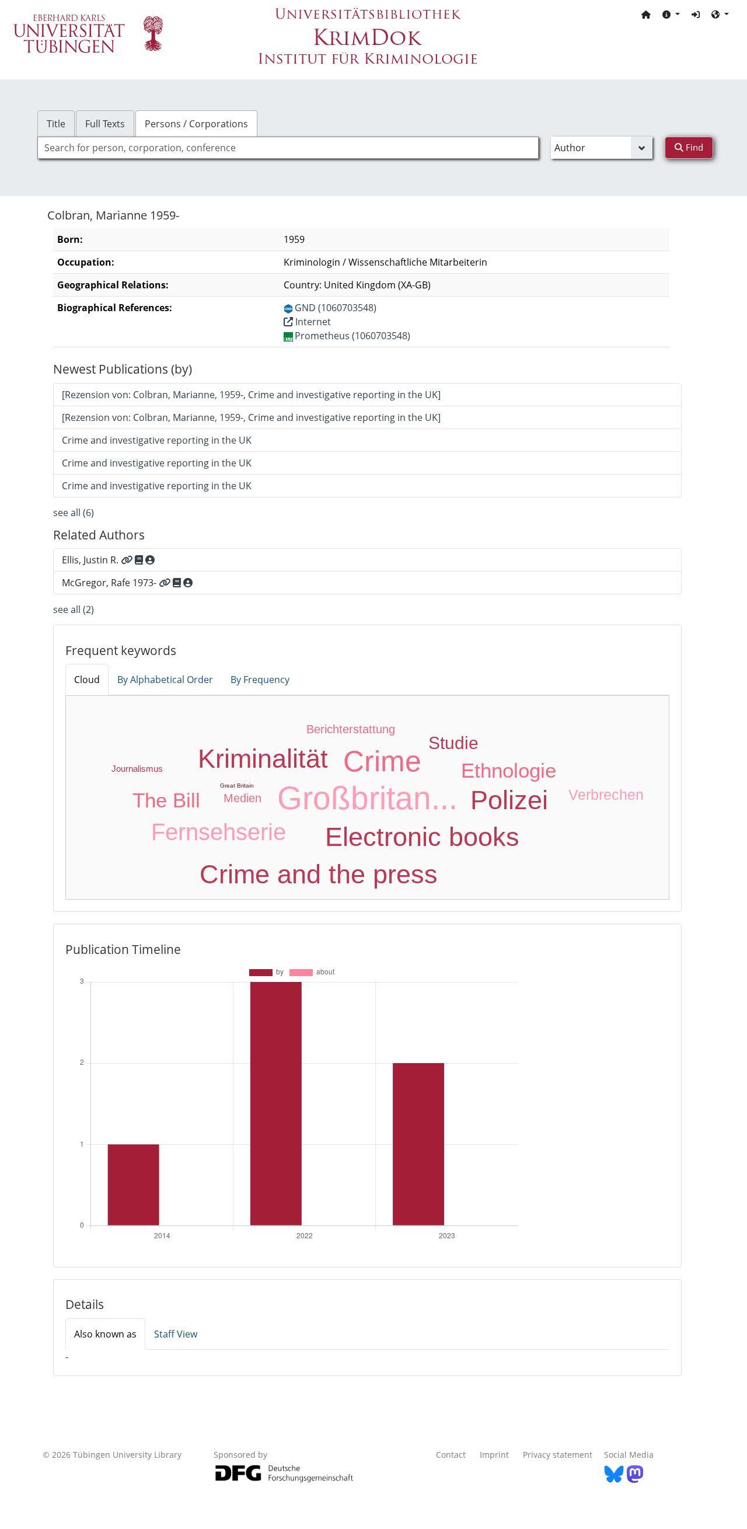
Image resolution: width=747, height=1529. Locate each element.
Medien (242, 798)
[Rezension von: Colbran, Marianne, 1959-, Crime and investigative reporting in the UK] (251, 394)
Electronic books (422, 837)
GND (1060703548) (335, 307)
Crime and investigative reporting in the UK (157, 440)
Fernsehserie (218, 832)
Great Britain (237, 785)
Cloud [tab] (87, 679)
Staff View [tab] (175, 1334)
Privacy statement (557, 1454)
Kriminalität (263, 759)
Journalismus (137, 769)
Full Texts (105, 123)
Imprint (494, 1454)
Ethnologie (508, 770)
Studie (453, 743)
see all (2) (73, 609)
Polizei (509, 800)
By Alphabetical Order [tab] (165, 679)
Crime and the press (319, 874)
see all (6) (73, 512)
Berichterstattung (350, 729)
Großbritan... (367, 798)
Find (693, 147)
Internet (312, 321)
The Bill (166, 800)
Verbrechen (606, 794)
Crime (382, 761)
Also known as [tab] (105, 1334)
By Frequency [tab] (260, 679)
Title (56, 123)
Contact (451, 1454)
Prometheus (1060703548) (352, 335)
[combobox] (288, 148)
